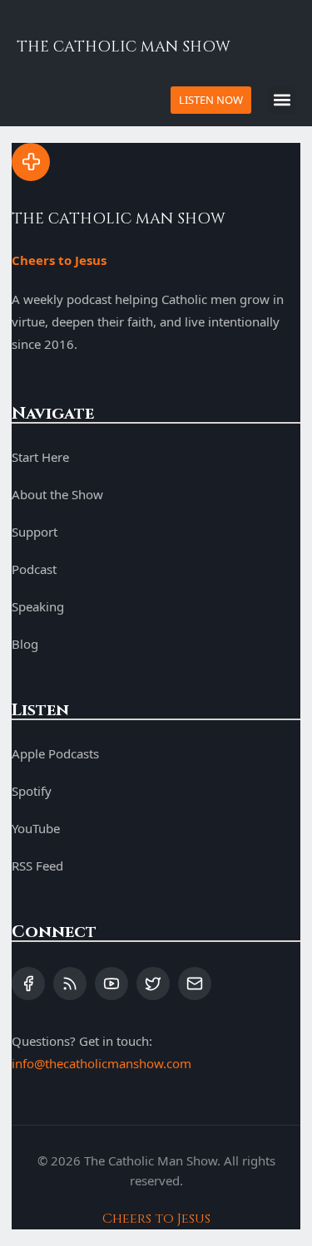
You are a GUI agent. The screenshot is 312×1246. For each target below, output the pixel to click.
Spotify (32, 790)
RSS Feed (37, 865)
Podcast (34, 569)
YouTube (36, 828)
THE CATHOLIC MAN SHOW (123, 47)
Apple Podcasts (55, 753)
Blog (25, 643)
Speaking (38, 606)
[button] (281, 100)
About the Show (57, 494)
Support (34, 531)
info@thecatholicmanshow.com (101, 1063)
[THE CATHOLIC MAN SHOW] (31, 162)
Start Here (40, 457)
